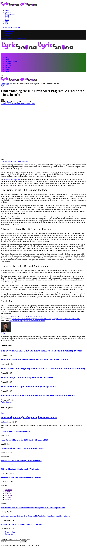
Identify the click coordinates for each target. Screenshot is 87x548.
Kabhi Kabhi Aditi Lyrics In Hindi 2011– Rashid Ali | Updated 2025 (24, 440)
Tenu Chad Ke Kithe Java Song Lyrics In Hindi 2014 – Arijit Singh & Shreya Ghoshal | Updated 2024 (46, 319)
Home (7, 10)
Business (8, 12)
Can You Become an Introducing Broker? (15, 431)
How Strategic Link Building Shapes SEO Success (27, 377)
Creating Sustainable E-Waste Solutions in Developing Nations (22, 448)
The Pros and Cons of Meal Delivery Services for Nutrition (21, 461)
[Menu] (2, 75)
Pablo (9, 102)
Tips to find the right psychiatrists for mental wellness (27, 321)
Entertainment (9, 14)
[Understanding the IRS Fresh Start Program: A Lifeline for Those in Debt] (41, 157)
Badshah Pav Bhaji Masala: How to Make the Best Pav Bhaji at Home (38, 395)
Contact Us (8, 33)
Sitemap (7, 35)
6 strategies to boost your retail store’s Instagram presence (21, 477)
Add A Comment (6, 402)
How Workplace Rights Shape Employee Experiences (29, 386)
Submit (24, 541)
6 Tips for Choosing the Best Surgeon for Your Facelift (20, 469)
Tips (6, 23)
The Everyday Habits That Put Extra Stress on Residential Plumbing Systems (41, 350)
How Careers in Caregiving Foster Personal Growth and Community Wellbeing (43, 368)
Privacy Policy (9, 31)
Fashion (7, 16)
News (7, 20)
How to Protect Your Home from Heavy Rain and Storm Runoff (34, 359)
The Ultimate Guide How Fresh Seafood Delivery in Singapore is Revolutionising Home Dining (33, 508)
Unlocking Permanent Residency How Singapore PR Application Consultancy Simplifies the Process (35, 516)
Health (7, 18)
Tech (6, 22)
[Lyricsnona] (37, 52)
